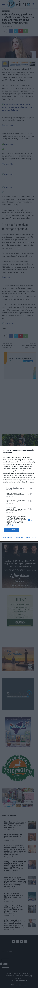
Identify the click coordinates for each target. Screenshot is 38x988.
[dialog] (19, 494)
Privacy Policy (31, 537)
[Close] (34, 451)
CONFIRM (12, 529)
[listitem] (19, 488)
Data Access (19, 537)
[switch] (30, 494)
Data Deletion (7, 537)
